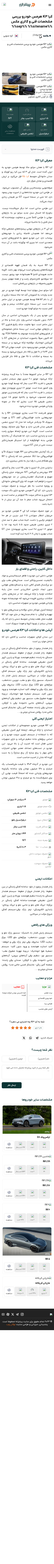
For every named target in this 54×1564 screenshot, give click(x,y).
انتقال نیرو (44, 130)
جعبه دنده (10, 114)
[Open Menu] (50, 5)
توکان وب (11, 1324)
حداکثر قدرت (27, 114)
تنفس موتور (27, 130)
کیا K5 (25, 176)
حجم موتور (44, 114)
